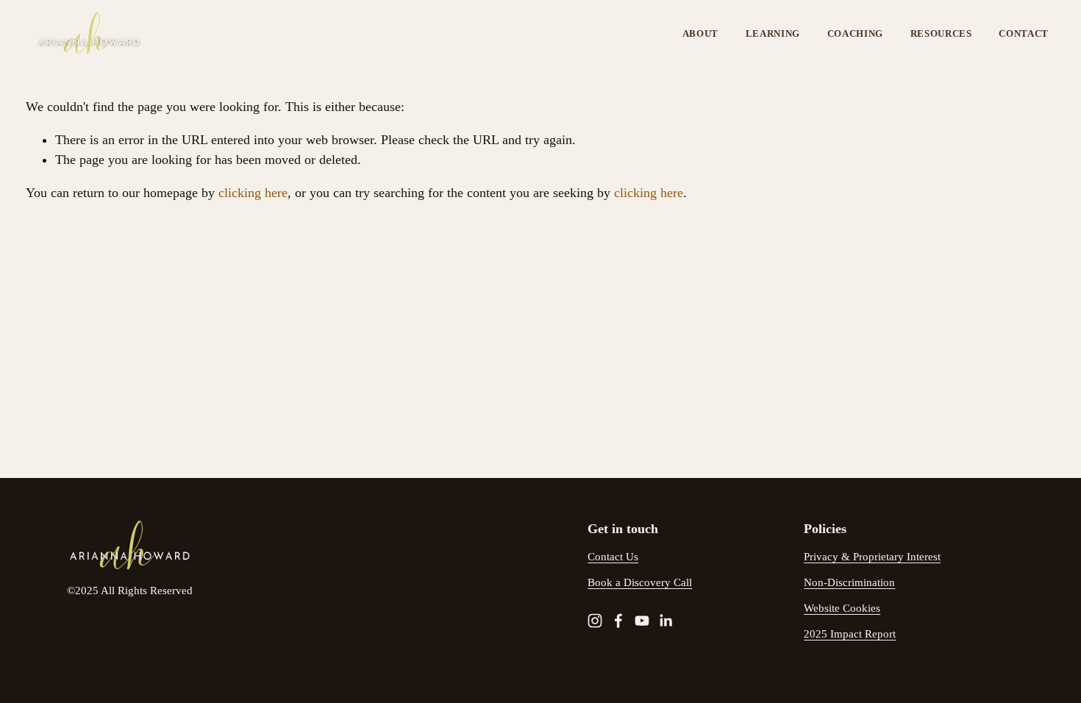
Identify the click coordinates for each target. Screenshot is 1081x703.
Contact (1024, 33)
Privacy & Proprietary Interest (872, 557)
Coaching (855, 33)
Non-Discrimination (849, 582)
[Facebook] (618, 620)
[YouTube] (642, 620)
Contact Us (613, 557)
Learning (773, 33)
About (700, 33)
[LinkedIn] (665, 620)
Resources (941, 33)
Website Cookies (842, 608)
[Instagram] (595, 620)
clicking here (253, 192)
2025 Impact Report (850, 634)
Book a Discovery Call (640, 582)
